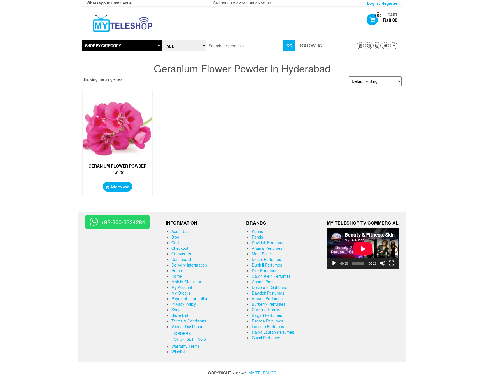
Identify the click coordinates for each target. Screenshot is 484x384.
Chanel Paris (263, 281)
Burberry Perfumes (268, 304)
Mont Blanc (262, 253)
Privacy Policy (183, 304)
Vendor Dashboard (188, 326)
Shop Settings (190, 339)
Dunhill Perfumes (267, 265)
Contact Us (181, 253)
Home (176, 270)
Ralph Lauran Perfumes (273, 332)
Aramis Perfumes (267, 248)
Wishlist (178, 351)
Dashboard (181, 259)
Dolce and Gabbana (269, 287)
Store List (179, 315)
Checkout (179, 248)
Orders (182, 333)
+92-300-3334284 (123, 222)
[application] (363, 248)
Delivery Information (189, 265)
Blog (175, 237)
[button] (122, 45)
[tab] (122, 45)
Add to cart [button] (119, 186)
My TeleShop (262, 373)
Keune (257, 231)
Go (289, 45)
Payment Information (189, 298)
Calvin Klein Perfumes (271, 276)
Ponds (257, 237)
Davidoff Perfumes (268, 242)
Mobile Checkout (186, 281)
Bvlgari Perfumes (267, 315)
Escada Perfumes (267, 321)
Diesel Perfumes (266, 259)
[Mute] (382, 263)
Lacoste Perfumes (268, 326)
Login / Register (382, 3)
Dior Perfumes (264, 270)
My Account (181, 287)
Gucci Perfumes (266, 337)
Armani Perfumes (267, 298)
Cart (175, 242)
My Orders (180, 293)
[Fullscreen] (391, 263)
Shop (176, 309)
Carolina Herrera (266, 309)
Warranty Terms (185, 346)
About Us (179, 231)
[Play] (334, 263)
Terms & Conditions (188, 321)
